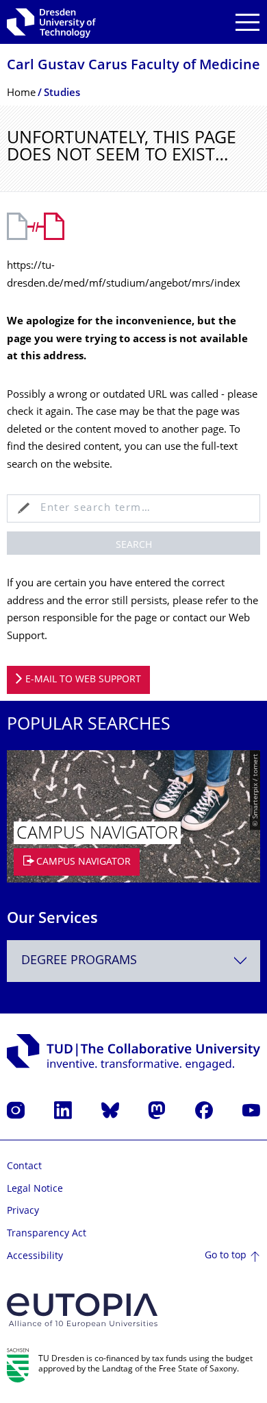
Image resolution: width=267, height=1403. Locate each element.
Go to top (225, 1255)
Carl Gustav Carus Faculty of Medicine (133, 66)
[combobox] (133, 961)
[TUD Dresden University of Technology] (51, 22)
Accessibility (35, 1256)
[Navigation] (247, 22)
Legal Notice (35, 1189)
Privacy (23, 1211)
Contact (24, 1166)
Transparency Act (46, 1234)
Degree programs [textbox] (79, 961)
